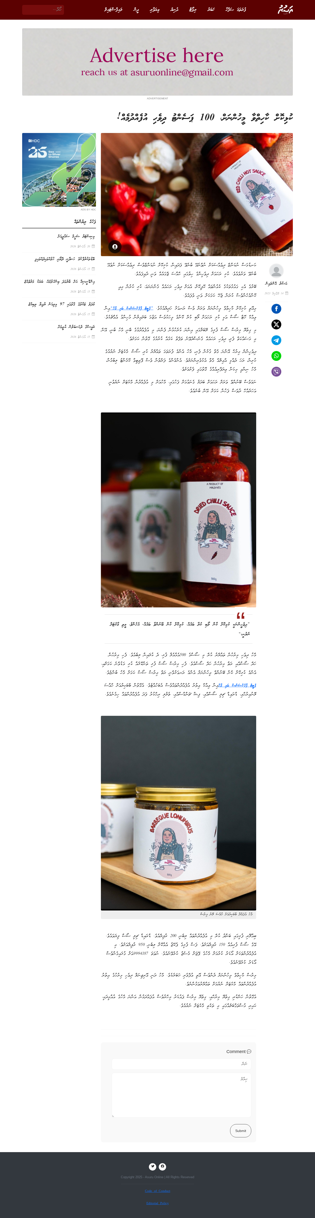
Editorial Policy (157, 1203)
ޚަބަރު (211, 10)
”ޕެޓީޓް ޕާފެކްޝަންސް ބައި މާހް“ (131, 308)
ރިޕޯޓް (192, 10)
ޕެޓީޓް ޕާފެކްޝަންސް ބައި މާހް (237, 685)
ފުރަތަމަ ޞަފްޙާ (236, 10)
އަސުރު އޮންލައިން (276, 283)
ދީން (136, 10)
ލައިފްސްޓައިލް (114, 10)
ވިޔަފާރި (154, 10)
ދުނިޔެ (174, 10)
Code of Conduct (157, 1191)
